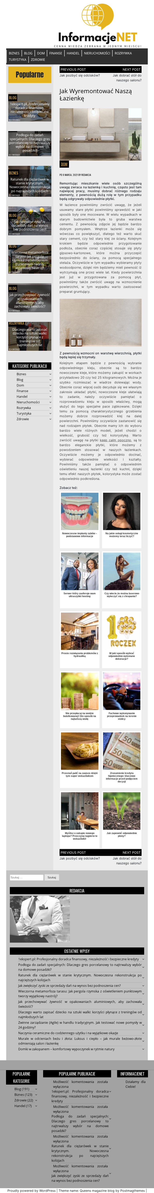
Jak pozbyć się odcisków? (80, 75)
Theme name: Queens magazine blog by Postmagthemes (102, 1191)
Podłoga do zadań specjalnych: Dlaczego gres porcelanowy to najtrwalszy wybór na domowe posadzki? (29, 143)
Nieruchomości (97, 53)
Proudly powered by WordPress (31, 1191)
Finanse (55, 53)
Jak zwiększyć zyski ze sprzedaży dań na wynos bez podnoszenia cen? (29, 225)
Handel (73, 53)
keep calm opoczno (115, 440)
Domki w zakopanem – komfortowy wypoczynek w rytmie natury (66, 1049)
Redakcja (86, 174)
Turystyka (17, 59)
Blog (28, 53)
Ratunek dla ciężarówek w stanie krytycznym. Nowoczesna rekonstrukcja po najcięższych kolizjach (29, 185)
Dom (41, 53)
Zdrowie (38, 59)
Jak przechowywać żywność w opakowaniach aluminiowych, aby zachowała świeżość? (29, 301)
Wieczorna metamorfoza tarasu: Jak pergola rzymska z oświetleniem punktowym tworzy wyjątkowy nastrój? (29, 260)
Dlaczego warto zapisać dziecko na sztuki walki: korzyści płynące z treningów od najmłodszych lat (29, 337)
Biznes (14, 53)
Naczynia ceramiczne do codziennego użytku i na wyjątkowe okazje (68, 1033)
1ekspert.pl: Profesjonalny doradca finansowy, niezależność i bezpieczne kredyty (29, 110)
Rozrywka (123, 53)
